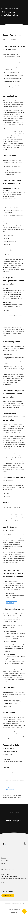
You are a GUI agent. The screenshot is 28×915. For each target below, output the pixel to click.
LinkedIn (3, 858)
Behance (3, 863)
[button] (24, 911)
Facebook (4, 861)
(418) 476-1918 (10, 603)
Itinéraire (3, 883)
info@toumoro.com (11, 601)
